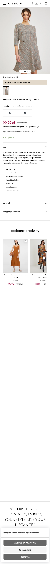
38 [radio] (25, 113)
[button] (25, 71)
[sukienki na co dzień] (3, 77)
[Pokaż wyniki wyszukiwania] (31, 3)
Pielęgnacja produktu (11, 211)
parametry (7, 203)
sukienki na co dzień (12, 77)
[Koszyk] (45, 3)
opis (4, 147)
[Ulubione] (41, 3)
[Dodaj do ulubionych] (25, 241)
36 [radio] (10, 113)
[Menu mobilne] (4, 3)
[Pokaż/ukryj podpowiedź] (38, 126)
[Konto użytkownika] (36, 3)
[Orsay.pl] (15, 3)
